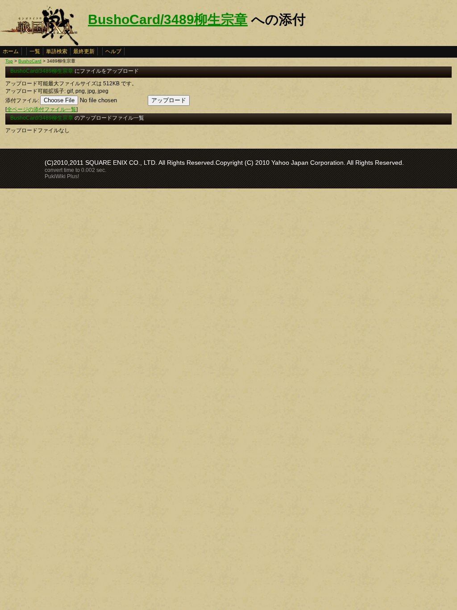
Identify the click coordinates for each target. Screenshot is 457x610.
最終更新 (84, 51)
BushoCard (30, 60)
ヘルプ (113, 51)
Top (9, 60)
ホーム (11, 51)
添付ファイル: (22, 100)
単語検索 (56, 51)
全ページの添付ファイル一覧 (41, 109)
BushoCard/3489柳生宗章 (168, 19)
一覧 (34, 51)
